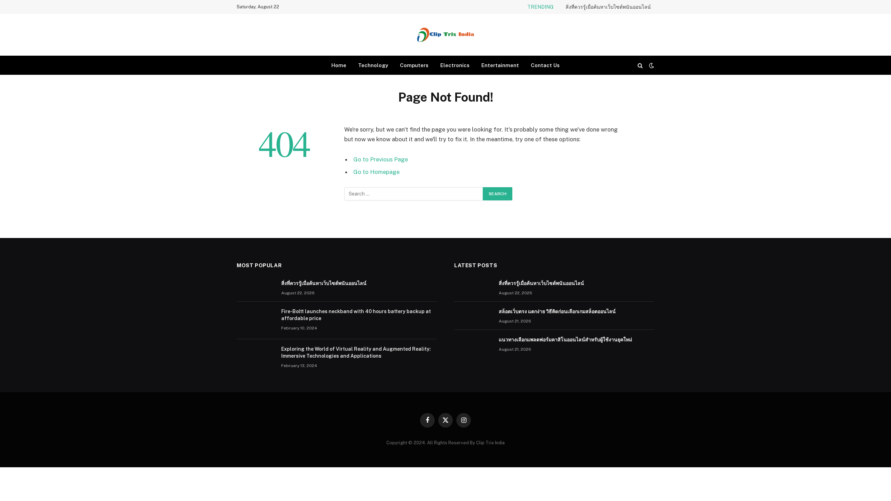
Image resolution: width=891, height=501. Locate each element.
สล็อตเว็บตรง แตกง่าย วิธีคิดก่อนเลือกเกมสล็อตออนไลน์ (557, 311)
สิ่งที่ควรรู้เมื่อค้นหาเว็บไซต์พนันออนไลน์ (608, 7)
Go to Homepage (376, 171)
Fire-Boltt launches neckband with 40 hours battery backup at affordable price (356, 315)
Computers (414, 65)
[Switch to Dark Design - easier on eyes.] (650, 65)
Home (338, 65)
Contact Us (545, 65)
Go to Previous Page (380, 159)
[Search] (640, 65)
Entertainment (500, 65)
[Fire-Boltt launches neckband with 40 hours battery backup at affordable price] (256, 320)
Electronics (455, 65)
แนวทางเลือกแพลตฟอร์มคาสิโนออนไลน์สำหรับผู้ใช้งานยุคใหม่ (565, 339)
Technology (373, 65)
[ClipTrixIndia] (445, 35)
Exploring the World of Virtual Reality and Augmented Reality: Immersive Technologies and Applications (356, 352)
